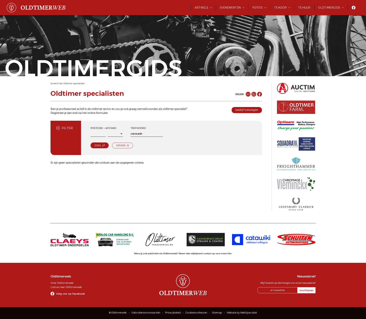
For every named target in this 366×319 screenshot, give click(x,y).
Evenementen (230, 7)
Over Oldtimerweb (62, 282)
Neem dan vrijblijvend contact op (197, 253)
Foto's (257, 7)
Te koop (280, 7)
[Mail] (248, 94)
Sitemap (217, 312)
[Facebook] (259, 94)
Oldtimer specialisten (74, 83)
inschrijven (306, 290)
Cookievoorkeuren (196, 312)
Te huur (304, 7)
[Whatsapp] (253, 94)
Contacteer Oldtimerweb (66, 287)
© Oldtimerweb (118, 312)
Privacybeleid (173, 312)
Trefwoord (138, 128)
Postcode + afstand (103, 128)
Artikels (201, 7)
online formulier (97, 113)
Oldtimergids (329, 7)
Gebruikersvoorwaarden (146, 312)
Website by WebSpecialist (242, 312)
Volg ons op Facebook (70, 293)
